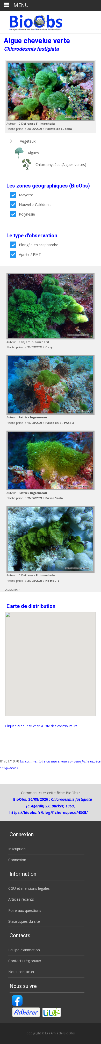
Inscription (17, 848)
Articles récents (21, 899)
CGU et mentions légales (29, 888)
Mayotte (26, 194)
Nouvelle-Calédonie (35, 204)
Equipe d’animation (24, 949)
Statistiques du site (24, 921)
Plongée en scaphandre (38, 244)
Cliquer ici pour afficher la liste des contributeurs (41, 726)
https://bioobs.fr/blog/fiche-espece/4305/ (48, 812)
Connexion (17, 859)
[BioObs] (31, 21)
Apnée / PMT (30, 254)
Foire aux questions (24, 910)
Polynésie (27, 214)
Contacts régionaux (24, 960)
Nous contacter (21, 971)
